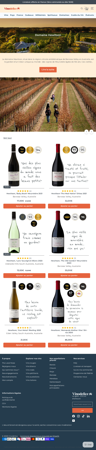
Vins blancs (31, 366)
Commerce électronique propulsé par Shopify (39, 436)
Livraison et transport (83, 366)
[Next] (91, 132)
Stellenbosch (55, 382)
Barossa (53, 375)
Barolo (52, 365)
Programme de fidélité (83, 373)
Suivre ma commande (83, 370)
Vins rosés (30, 370)
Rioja (52, 372)
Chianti (53, 368)
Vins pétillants (32, 373)
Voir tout (7, 138)
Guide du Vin (77, 15)
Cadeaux (29, 15)
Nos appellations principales (57, 386)
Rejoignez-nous (9, 366)
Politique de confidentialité (8, 398)
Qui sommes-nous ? (10, 370)
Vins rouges (31, 363)
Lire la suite (48, 69)
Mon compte (7, 380)
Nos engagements (10, 373)
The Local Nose (8, 363)
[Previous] (86, 132)
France (20, 15)
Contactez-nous (80, 377)
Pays (12, 15)
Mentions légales (9, 407)
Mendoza (54, 378)
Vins (6, 15)
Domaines (64, 15)
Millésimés (41, 15)
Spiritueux (53, 15)
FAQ (75, 363)
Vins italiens (31, 380)
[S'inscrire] (82, 410)
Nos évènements (9, 377)
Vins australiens (32, 377)
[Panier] (86, 8)
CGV (4, 403)
